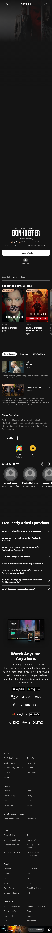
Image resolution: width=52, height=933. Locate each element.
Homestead (32, 768)
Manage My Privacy (12, 852)
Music (6, 883)
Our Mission (32, 869)
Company (8, 869)
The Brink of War (11, 911)
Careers (7, 873)
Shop (29, 883)
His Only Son (32, 763)
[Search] (7, 4)
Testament (31, 921)
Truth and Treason (11, 772)
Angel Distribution (34, 888)
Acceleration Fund (11, 819)
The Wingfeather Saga (13, 758)
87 (6, 331)
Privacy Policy (9, 835)
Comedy (7, 791)
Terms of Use (32, 835)
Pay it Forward (9, 888)
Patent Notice (32, 840)
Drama (30, 791)
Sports (30, 800)
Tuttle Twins (32, 758)
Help (29, 893)
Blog (6, 878)
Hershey (30, 916)
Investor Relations (11, 893)
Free (5, 800)
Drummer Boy (9, 916)
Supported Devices (12, 845)
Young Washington (12, 906)
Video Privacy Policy (12, 840)
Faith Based (8, 805)
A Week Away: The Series (14, 768)
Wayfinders (31, 772)
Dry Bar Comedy (10, 763)
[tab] (6, 278)
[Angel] (26, 4)
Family (29, 795)
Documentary (9, 795)
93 (30, 334)
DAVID (6, 921)
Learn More (10, 438)
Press (29, 873)
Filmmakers (31, 819)
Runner (30, 911)
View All (7, 777)
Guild (29, 878)
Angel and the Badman (36, 906)
